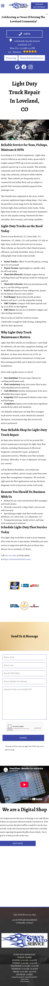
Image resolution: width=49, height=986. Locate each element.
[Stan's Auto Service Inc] (18, 6)
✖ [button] (46, 14)
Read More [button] (18, 843)
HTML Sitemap (24, 981)
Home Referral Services (31, 58)
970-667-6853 (10, 555)
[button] (17, 67)
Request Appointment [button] (39, 5)
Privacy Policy (24, 979)
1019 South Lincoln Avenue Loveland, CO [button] (27, 42)
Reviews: (15, 52)
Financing (11, 58)
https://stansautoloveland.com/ (17, 559)
